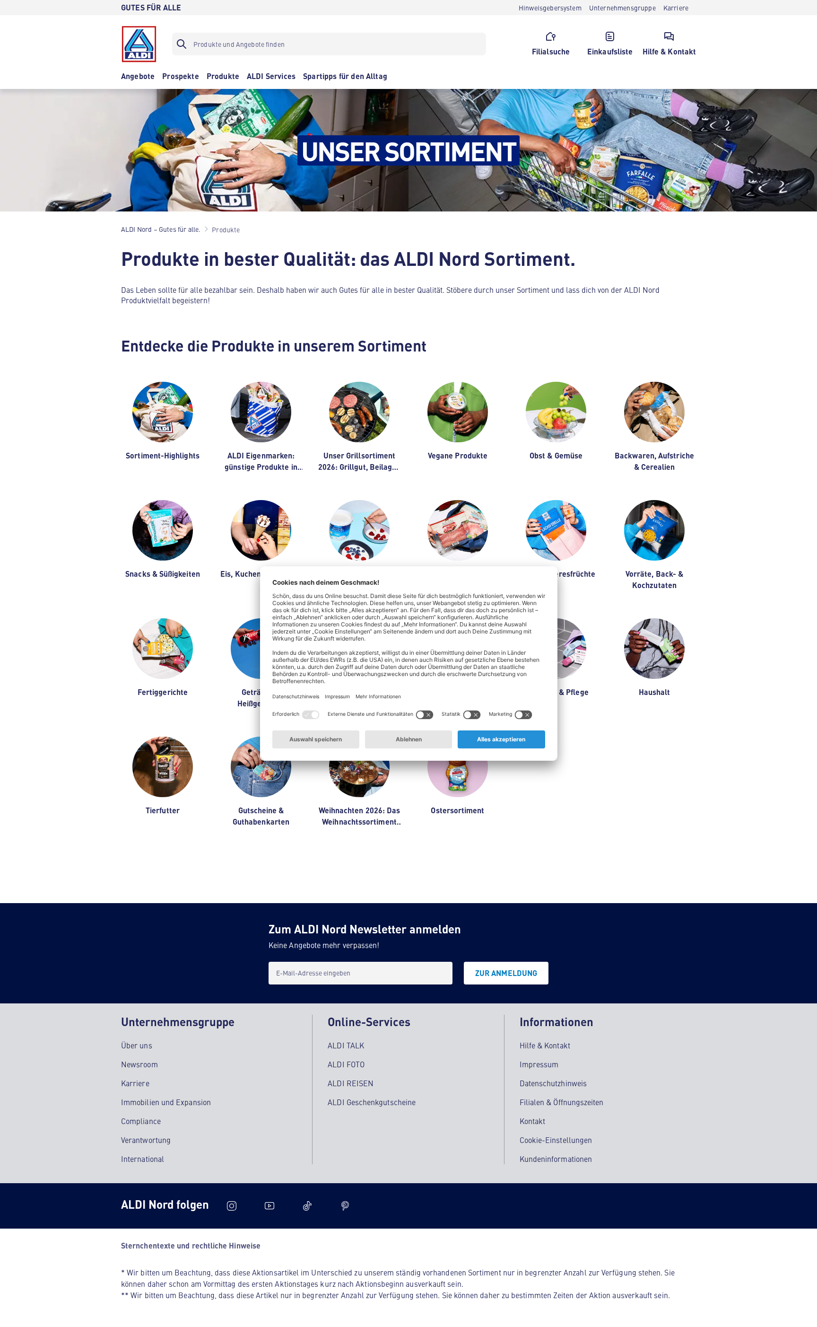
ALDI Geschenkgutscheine (372, 1102)
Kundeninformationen (556, 1158)
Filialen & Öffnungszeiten (562, 1102)
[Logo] (139, 44)
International (142, 1158)
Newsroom (139, 1064)
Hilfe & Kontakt (545, 1045)
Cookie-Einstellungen (556, 1139)
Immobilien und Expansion (166, 1102)
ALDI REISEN (351, 1083)
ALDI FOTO (346, 1064)
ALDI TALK (346, 1045)
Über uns (136, 1045)
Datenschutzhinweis (553, 1083)
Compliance (141, 1121)
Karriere (135, 1083)
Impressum (539, 1064)
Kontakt (533, 1121)
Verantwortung (146, 1139)
